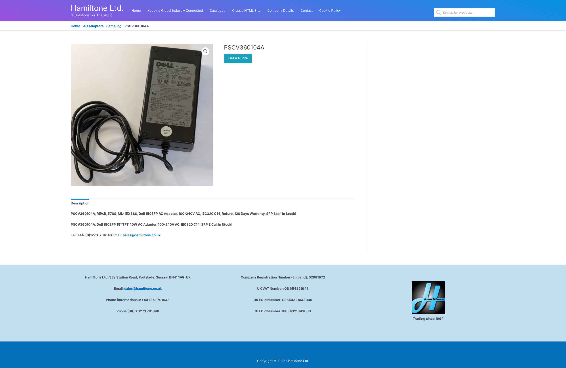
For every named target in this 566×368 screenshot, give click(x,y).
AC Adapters (93, 26)
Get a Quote (238, 58)
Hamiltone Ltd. (97, 8)
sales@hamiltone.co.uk (142, 235)
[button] (205, 51)
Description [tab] (80, 203)
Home (75, 26)
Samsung (114, 26)
